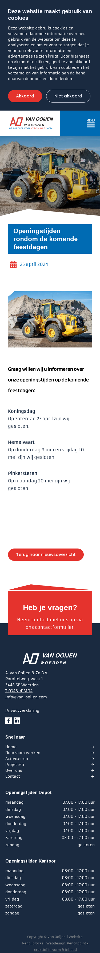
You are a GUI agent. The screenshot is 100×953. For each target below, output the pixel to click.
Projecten (14, 764)
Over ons (13, 770)
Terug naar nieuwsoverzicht (46, 554)
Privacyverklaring (22, 710)
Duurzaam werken (22, 752)
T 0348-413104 (19, 691)
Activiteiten (16, 758)
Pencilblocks (32, 943)
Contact (12, 776)
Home (11, 746)
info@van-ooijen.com (26, 697)
